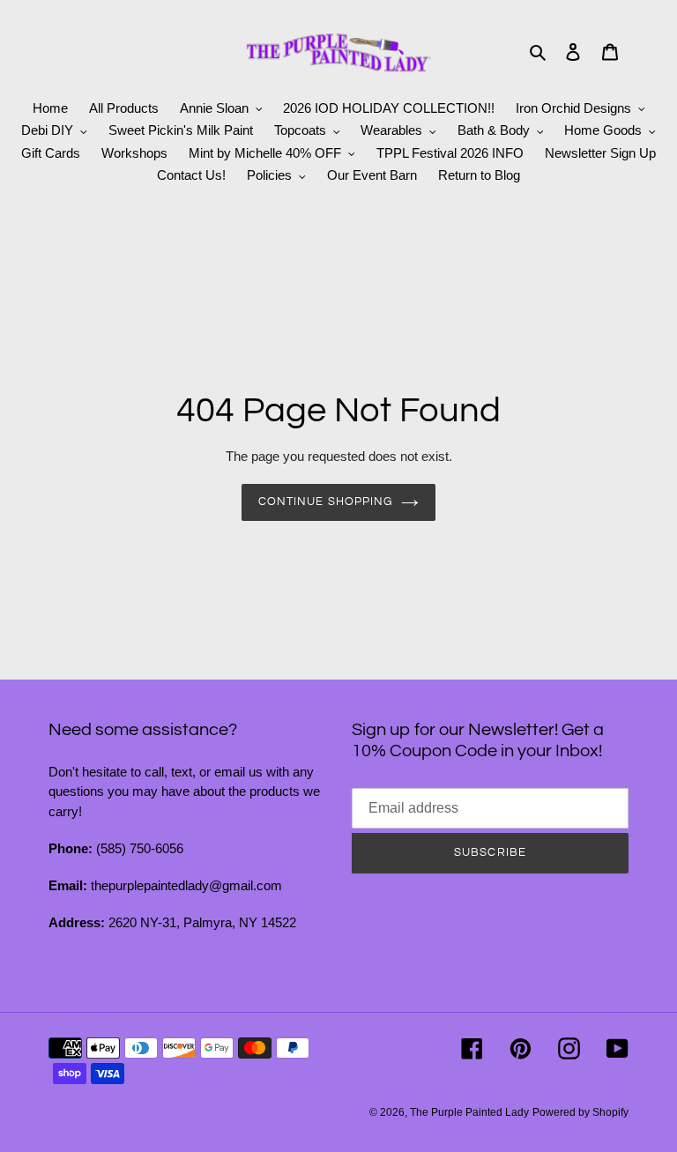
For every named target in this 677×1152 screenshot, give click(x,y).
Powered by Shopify (580, 1112)
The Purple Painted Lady (469, 1112)
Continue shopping (325, 501)
